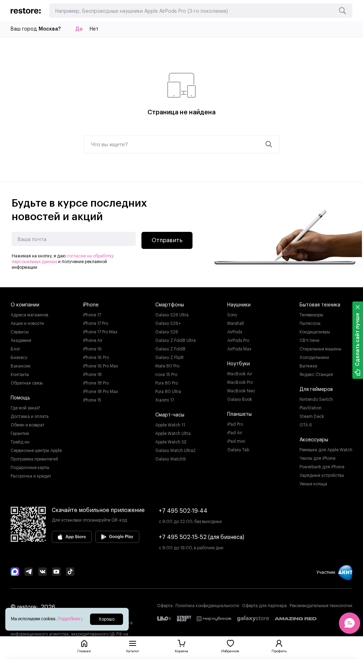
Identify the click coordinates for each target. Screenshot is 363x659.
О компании (25, 305)
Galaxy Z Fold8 (170, 349)
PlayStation (311, 408)
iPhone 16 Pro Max (100, 366)
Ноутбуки (238, 363)
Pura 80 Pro (166, 383)
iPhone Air (92, 340)
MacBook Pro (240, 382)
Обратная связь (27, 383)
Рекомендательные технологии (321, 606)
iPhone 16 (92, 349)
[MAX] (15, 572)
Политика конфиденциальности (207, 606)
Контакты (20, 374)
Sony (232, 315)
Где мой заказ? (25, 408)
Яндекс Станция (316, 374)
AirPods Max (239, 349)
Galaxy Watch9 (170, 459)
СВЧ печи (309, 340)
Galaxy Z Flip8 (169, 357)
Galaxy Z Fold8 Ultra (175, 340)
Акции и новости (27, 323)
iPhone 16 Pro (96, 357)
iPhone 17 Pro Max (100, 332)
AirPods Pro (238, 340)
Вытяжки (308, 366)
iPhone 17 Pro (95, 323)
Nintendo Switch (316, 399)
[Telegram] (28, 572)
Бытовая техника (320, 305)
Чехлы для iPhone (317, 458)
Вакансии (20, 366)
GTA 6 (306, 425)
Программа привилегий (34, 459)
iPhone (91, 305)
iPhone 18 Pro (96, 383)
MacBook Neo (241, 391)
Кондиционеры (315, 332)
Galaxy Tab (238, 450)
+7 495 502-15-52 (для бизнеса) (201, 537)
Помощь (20, 398)
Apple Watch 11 (170, 425)
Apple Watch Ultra (173, 433)
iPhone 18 (92, 374)
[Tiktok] (70, 572)
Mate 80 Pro (167, 366)
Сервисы (20, 332)
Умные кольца (313, 484)
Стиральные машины (320, 349)
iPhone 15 (92, 400)
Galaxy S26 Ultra (172, 315)
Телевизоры (311, 315)
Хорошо (107, 619)
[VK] (42, 572)
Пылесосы (310, 323)
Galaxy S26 (166, 332)
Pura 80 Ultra (168, 392)
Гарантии (20, 433)
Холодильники (314, 357)
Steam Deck (312, 416)
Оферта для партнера (264, 606)
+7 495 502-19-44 (183, 511)
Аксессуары (314, 439)
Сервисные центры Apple (36, 450)
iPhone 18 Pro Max (100, 392)
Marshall (235, 323)
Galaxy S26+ (168, 323)
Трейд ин (20, 442)
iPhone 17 (92, 315)
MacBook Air (239, 374)
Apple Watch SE (171, 442)
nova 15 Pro (166, 374)
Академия (21, 340)
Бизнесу (19, 357)
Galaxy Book (239, 399)
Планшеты (239, 414)
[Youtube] (56, 572)
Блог (15, 349)
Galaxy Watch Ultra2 (175, 450)
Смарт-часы (169, 415)
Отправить (167, 240)
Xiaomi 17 (164, 400)
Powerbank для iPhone (322, 467)
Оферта (165, 606)
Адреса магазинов (29, 315)
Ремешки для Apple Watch (326, 450)
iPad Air (234, 433)
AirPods (234, 332)
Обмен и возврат (27, 425)
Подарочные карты (30, 467)
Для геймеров (316, 389)
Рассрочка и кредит (31, 476)
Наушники (239, 305)
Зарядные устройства (322, 475)
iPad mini (236, 441)
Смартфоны (169, 305)
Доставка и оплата (30, 416)
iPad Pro (235, 424)
